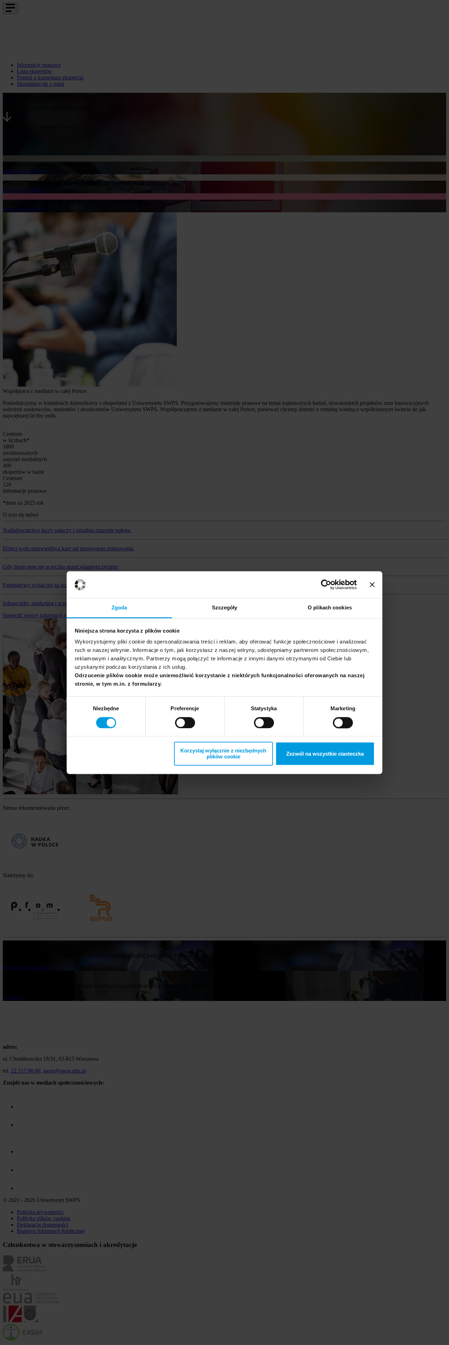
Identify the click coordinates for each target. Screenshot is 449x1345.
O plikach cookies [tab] (330, 608)
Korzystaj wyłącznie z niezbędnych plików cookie (223, 754)
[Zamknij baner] (372, 584)
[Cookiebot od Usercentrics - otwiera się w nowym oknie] (326, 584)
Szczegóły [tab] (224, 608)
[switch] (185, 722)
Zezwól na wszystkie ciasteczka (325, 754)
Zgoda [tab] (119, 608)
